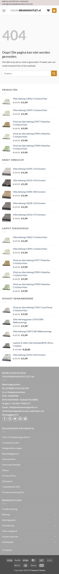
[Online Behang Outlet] (26, 10)
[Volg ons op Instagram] (10, 419)
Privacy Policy (9, 475)
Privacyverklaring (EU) (13, 492)
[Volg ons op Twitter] (15, 419)
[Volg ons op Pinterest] (25, 419)
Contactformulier (10, 442)
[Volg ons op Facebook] (4, 419)
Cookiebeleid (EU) (11, 486)
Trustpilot (7, 550)
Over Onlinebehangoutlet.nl (16, 437)
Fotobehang (8, 525)
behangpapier (9, 520)
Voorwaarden (9, 459)
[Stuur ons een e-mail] (20, 419)
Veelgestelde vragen (12, 448)
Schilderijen (8, 542)
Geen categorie (9, 531)
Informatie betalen (11, 464)
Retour (5, 470)
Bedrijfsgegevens (10, 453)
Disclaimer (7, 481)
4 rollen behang (9, 509)
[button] (4, 10)
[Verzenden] (54, 73)
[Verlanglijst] (48, 10)
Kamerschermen (10, 536)
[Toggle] (55, 514)
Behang (6, 514)
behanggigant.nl (10, 414)
